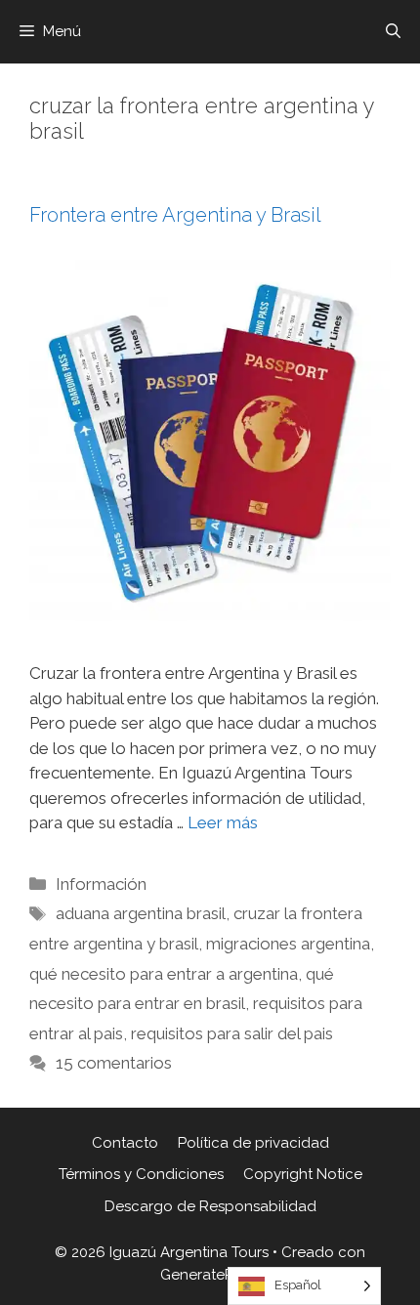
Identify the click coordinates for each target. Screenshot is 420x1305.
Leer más (223, 822)
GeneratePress (210, 1275)
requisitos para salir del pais (232, 1033)
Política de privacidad (253, 1143)
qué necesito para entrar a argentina (163, 974)
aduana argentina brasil (141, 913)
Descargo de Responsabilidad (210, 1206)
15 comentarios (114, 1063)
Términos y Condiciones (141, 1174)
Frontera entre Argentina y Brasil (175, 215)
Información (101, 884)
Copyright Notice (302, 1174)
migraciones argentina (288, 943)
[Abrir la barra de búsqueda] (393, 31)
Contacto (125, 1143)
